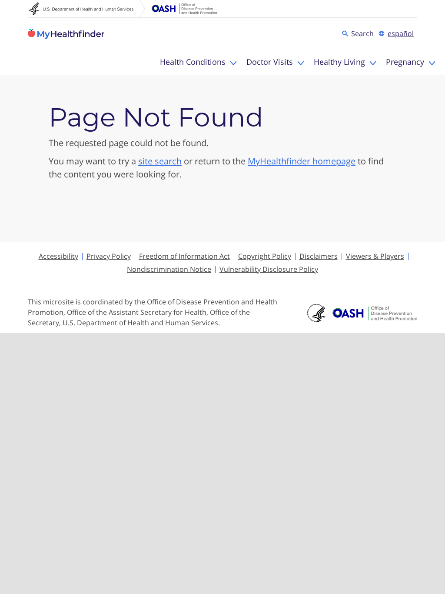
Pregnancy (405, 62)
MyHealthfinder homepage (301, 161)
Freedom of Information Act (184, 256)
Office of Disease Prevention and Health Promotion (184, 8)
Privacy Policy (108, 256)
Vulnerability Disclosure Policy (268, 269)
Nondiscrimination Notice (169, 269)
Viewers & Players (375, 256)
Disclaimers (318, 256)
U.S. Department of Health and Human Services (87, 8)
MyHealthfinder (66, 33)
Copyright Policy (264, 256)
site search (160, 161)
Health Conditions (193, 62)
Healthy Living (339, 62)
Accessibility (58, 256)
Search (363, 33)
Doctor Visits (269, 62)
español (401, 33)
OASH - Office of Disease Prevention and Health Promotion (374, 313)
